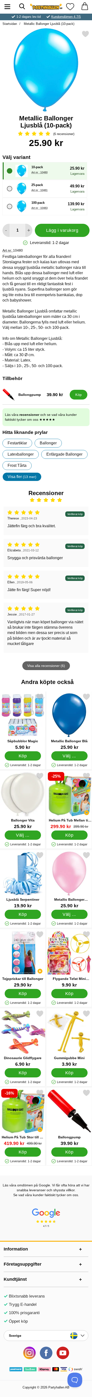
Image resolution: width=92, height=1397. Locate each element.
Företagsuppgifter (22, 1264)
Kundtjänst (15, 1279)
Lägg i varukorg (62, 230)
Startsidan (9, 24)
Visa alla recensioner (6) (46, 666)
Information (16, 1249)
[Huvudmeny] (7, 6)
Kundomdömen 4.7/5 (66, 17)
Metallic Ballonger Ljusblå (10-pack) (48, 24)
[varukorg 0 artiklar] (84, 6)
